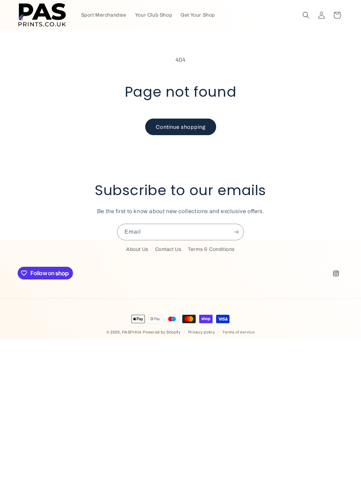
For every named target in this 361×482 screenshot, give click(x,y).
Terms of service (238, 332)
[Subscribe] (236, 232)
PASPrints (131, 332)
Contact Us (168, 249)
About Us (137, 249)
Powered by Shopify (162, 332)
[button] (306, 15)
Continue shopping (181, 127)
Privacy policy (201, 332)
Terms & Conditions (211, 249)
